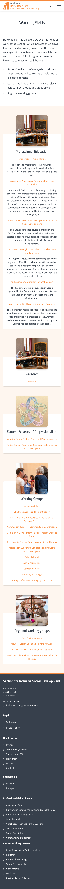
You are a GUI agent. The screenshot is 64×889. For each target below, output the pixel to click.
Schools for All (32, 557)
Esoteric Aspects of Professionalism (23, 850)
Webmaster (11, 722)
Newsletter (11, 758)
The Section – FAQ (15, 754)
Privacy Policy (13, 727)
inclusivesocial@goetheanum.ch (22, 705)
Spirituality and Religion (32, 574)
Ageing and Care (32, 506)
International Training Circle (32, 158)
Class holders (12, 868)
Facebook (11, 783)
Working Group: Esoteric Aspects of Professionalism (32, 439)
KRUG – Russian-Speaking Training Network (32, 643)
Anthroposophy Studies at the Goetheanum (32, 282)
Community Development (18, 837)
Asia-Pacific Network (32, 638)
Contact (10, 768)
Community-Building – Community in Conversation (32, 526)
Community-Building (16, 859)
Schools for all (13, 819)
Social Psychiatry (32, 568)
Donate (9, 763)
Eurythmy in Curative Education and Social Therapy (32, 542)
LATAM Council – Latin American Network (32, 649)
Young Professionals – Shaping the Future (32, 580)
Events (9, 744)
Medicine (10, 873)
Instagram (11, 788)
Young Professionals (16, 864)
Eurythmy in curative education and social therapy (30, 809)
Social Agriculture (32, 563)
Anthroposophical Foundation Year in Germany (32, 304)
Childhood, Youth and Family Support (32, 511)
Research (32, 381)
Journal (16, 749)
